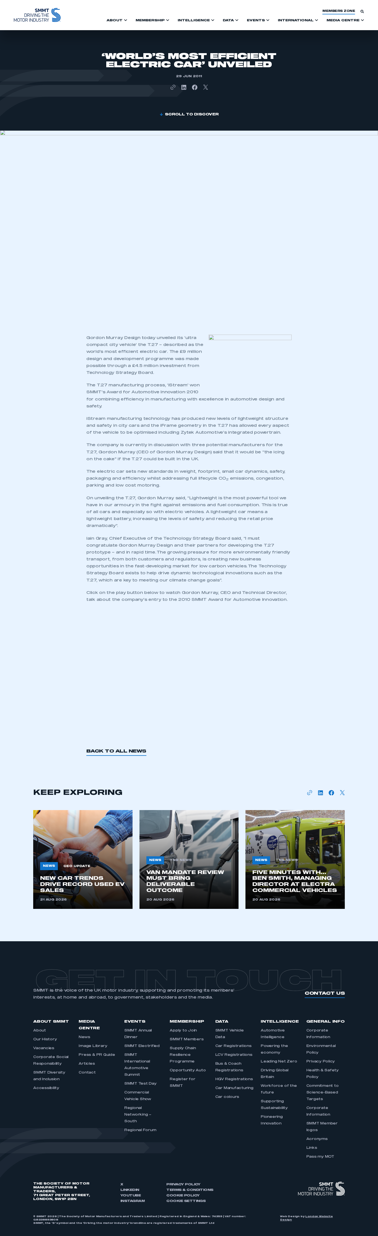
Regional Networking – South (137, 1114)
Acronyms (317, 1139)
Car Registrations (233, 1046)
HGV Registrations (234, 1079)
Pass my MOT (320, 1157)
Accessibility (46, 1088)
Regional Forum (140, 1130)
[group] (83, 859)
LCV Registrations (233, 1055)
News (84, 1037)
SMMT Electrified (142, 1046)
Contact (87, 1072)
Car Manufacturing (234, 1088)
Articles (87, 1064)
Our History (45, 1039)
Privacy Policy (320, 1061)
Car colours (227, 1097)
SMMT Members (186, 1039)
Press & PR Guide (97, 1055)
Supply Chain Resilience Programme (183, 1055)
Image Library (93, 1046)
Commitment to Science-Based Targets (322, 1092)
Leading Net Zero (279, 1061)
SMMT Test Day (140, 1083)
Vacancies (43, 1048)
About (39, 1030)
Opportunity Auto (188, 1070)
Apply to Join (183, 1030)
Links (311, 1148)
